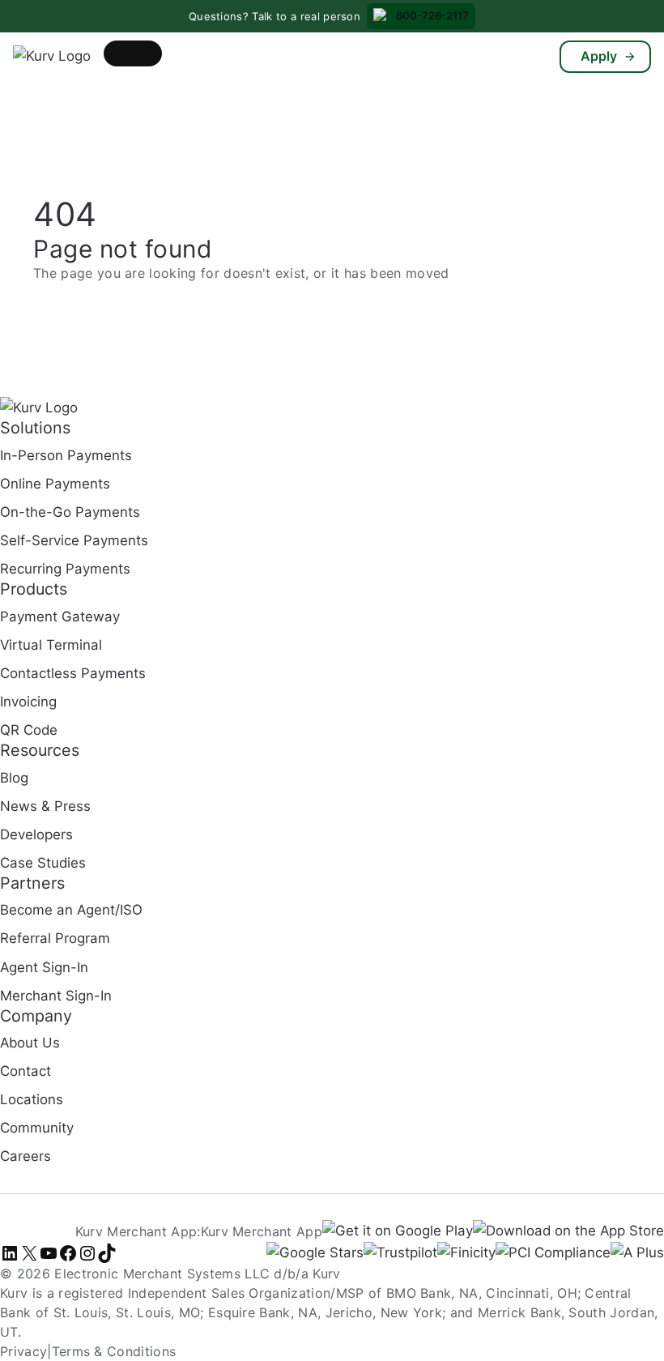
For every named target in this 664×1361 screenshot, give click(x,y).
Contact (25, 1071)
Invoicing (28, 701)
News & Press (45, 806)
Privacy (23, 1351)
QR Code (28, 730)
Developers (36, 834)
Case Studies (43, 863)
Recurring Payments (65, 569)
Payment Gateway (60, 616)
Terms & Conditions (114, 1351)
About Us (30, 1043)
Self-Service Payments (74, 540)
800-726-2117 (432, 15)
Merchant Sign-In (56, 996)
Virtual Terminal (51, 645)
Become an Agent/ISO (71, 910)
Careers (25, 1156)
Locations (31, 1099)
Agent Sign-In (44, 967)
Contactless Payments (73, 673)
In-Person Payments (66, 455)
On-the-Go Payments (70, 512)
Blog (14, 778)
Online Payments (55, 484)
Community (37, 1128)
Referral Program (55, 938)
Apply (599, 56)
